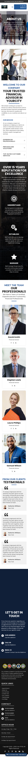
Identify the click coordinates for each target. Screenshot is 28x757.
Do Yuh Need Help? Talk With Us (16, 754)
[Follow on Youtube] (19, 751)
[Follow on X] (8, 751)
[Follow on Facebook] (5, 751)
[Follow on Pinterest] (12, 751)
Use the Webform (23, 6)
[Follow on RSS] (23, 751)
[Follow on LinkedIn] (15, 751)
